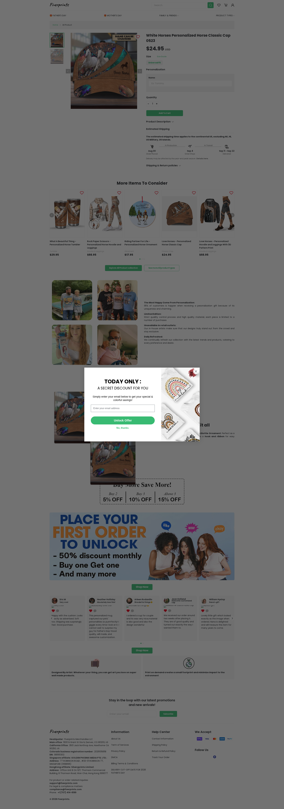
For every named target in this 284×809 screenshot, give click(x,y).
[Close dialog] (196, 371)
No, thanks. (122, 428)
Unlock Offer (123, 420)
